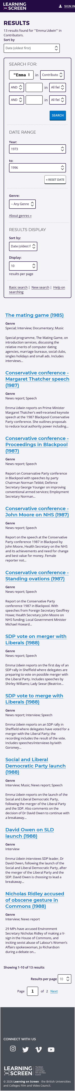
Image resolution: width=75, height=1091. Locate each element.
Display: (15, 257)
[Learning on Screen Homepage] (14, 6)
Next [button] (54, 991)
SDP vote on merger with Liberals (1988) (36, 639)
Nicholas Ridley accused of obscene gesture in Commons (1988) (34, 900)
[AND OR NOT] (16, 87)
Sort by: (15, 238)
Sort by (9, 39)
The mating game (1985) (34, 315)
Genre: (14, 195)
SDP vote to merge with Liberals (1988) (34, 699)
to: (11, 161)
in (36, 74)
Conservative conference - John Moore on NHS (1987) (37, 511)
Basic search (18, 287)
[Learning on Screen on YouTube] (51, 1049)
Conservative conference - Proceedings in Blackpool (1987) (37, 444)
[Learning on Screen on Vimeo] (38, 1049)
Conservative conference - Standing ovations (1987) (37, 575)
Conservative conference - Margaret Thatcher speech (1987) (37, 379)
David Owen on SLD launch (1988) (29, 833)
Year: (13, 142)
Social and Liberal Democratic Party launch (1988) (35, 766)
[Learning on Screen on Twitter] (25, 1049)
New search (40, 287)
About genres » (20, 215)
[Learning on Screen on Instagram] (13, 1048)
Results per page (44, 979)
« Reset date (55, 179)
